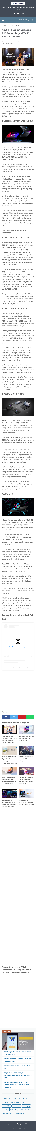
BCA (5, 1109)
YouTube (25, 1109)
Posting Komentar (7, 43)
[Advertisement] (18, 690)
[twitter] (18, 13)
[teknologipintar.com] (18, 3)
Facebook (20, 1113)
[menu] (3, 20)
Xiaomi (26, 1106)
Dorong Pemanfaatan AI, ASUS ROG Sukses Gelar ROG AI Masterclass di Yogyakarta (16, 1084)
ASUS (26, 1098)
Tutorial (7, 1106)
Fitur (6, 1102)
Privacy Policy (17, 1124)
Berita (6, 1098)
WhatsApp (14, 1109)
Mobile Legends (17, 1102)
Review (16, 1106)
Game (16, 1098)
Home (9, 1124)
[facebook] (13, 13)
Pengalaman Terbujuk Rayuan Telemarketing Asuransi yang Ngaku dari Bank (18, 1075)
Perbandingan (8, 1113)
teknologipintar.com (21, 1128)
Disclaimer (26, 1124)
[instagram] (22, 13)
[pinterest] (22, 717)
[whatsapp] (30, 717)
